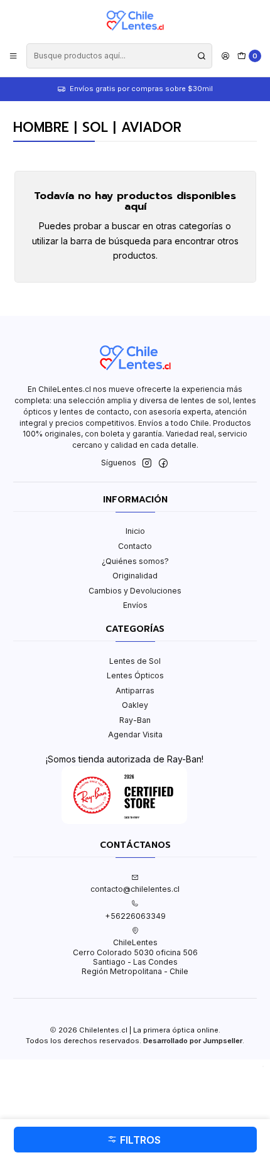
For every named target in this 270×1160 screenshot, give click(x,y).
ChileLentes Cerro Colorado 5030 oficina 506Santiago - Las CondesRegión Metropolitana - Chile (135, 957)
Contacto (135, 546)
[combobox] (119, 55)
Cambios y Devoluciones (135, 590)
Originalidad (135, 575)
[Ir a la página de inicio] (135, 20)
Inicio (135, 531)
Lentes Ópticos (135, 675)
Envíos (135, 605)
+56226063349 (135, 916)
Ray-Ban (135, 720)
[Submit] (201, 55)
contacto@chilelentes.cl (135, 889)
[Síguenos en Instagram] (147, 463)
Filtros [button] (139, 1140)
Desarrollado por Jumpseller (192, 1040)
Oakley (135, 705)
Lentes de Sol (135, 661)
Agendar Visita (135, 734)
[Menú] (13, 55)
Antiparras (135, 690)
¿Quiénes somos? (135, 561)
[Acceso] (225, 55)
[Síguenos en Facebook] (163, 463)
